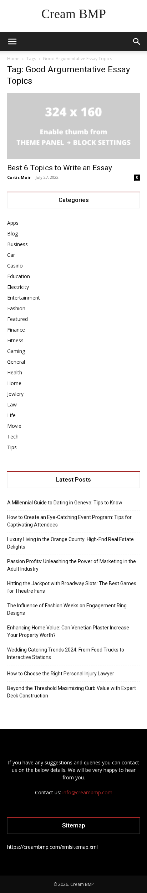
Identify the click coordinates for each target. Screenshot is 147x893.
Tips (12, 447)
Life (11, 415)
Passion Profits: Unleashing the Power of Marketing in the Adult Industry (71, 565)
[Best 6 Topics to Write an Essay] (73, 126)
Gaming (16, 351)
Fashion (16, 308)
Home (13, 59)
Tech (13, 436)
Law (12, 404)
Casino (15, 265)
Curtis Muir (19, 177)
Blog (12, 233)
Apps (13, 222)
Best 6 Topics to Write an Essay (59, 167)
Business (17, 244)
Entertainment (23, 297)
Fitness (15, 340)
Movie (14, 425)
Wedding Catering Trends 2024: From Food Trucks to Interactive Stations (65, 653)
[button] (12, 41)
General (16, 361)
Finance (16, 329)
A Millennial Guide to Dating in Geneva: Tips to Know (64, 502)
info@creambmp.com (87, 792)
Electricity (18, 287)
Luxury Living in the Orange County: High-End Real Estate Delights (70, 543)
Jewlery (15, 393)
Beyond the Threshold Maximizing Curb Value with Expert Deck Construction (71, 692)
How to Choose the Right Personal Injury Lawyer (60, 673)
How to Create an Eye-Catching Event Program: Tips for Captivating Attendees (69, 521)
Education (18, 276)
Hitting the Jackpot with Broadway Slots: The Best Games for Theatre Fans (71, 587)
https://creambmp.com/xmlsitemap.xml (52, 846)
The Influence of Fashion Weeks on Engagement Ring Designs (67, 609)
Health (14, 372)
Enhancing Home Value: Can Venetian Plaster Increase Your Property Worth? (68, 631)
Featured (17, 319)
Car (11, 254)
